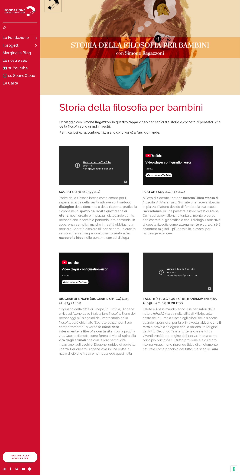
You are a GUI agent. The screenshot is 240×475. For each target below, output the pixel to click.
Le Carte (10, 83)
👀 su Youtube (15, 68)
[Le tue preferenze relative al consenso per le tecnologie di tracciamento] (234, 468)
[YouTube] (25, 469)
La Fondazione (16, 37)
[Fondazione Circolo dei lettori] (20, 11)
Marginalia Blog (17, 53)
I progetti (11, 45)
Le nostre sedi (15, 60)
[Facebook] (12, 469)
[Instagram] (6, 469)
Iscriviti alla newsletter (20, 457)
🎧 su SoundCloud (19, 75)
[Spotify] (18, 469)
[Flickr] (31, 469)
